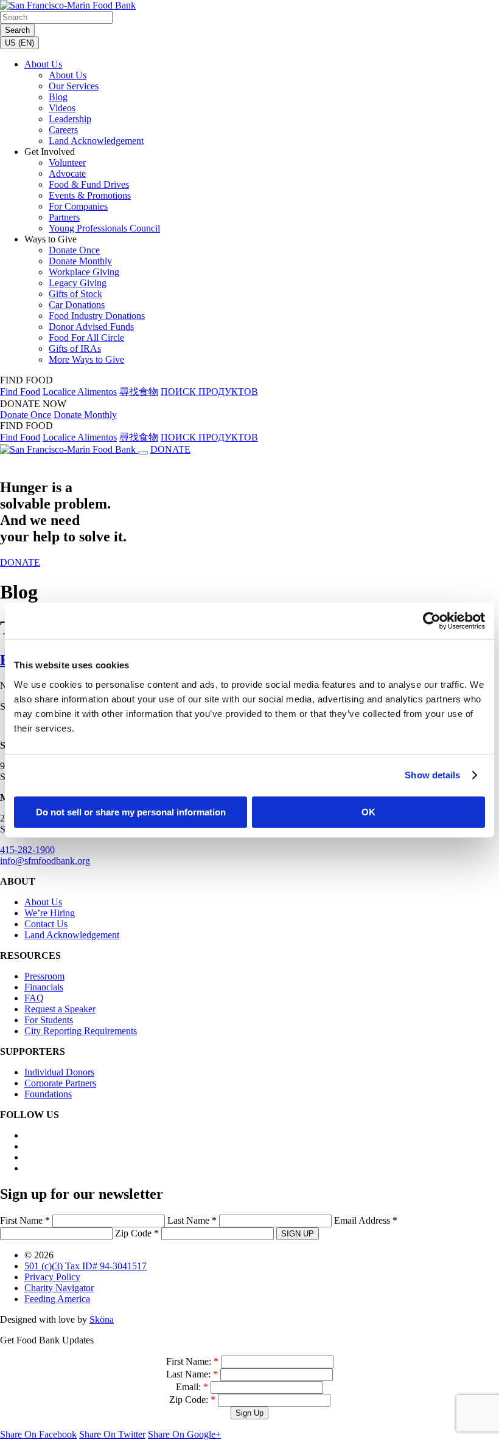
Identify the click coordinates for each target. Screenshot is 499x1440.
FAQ (34, 998)
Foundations (48, 1094)
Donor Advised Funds (91, 326)
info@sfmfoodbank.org (45, 860)
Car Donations (77, 305)
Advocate (67, 173)
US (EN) (19, 42)
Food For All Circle (86, 337)
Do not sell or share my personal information (131, 811)
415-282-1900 (27, 850)
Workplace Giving (84, 272)
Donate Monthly (80, 261)
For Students (48, 1020)
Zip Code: (192, 1399)
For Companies (78, 206)
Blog (58, 97)
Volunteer (67, 162)
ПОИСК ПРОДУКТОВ (209, 391)
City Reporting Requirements (80, 1031)
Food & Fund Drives (89, 184)
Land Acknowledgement (96, 140)
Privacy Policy (52, 1277)
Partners (64, 217)
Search (17, 30)
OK (368, 811)
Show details (432, 775)
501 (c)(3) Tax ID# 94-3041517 (85, 1266)
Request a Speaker (60, 1009)
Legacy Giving (77, 283)
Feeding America (57, 1299)
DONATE (170, 449)
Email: (192, 1387)
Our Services (74, 86)
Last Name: (192, 1374)
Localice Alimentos (80, 391)
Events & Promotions (90, 195)
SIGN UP (297, 1233)
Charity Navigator (59, 1288)
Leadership (70, 119)
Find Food (20, 391)
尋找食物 (138, 391)
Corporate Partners (60, 1083)
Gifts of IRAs (75, 348)
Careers (63, 130)
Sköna (101, 1319)
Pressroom (44, 976)
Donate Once (74, 250)
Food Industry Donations (97, 315)
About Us (43, 64)
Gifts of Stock (75, 294)
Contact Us (46, 924)
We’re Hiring (49, 913)
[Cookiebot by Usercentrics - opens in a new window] (432, 621)
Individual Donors (59, 1072)
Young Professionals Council (104, 228)
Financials (43, 987)
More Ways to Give (86, 359)
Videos (62, 108)
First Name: (192, 1361)
